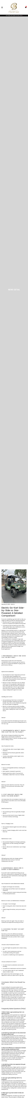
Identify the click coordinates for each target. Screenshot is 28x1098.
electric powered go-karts (7, 640)
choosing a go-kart (16, 662)
